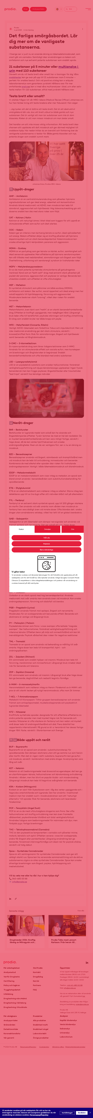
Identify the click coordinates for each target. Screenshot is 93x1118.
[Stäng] (90, 1113)
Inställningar (67, 1113)
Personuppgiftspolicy (39, 1115)
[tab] (21, 529)
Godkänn (82, 1113)
